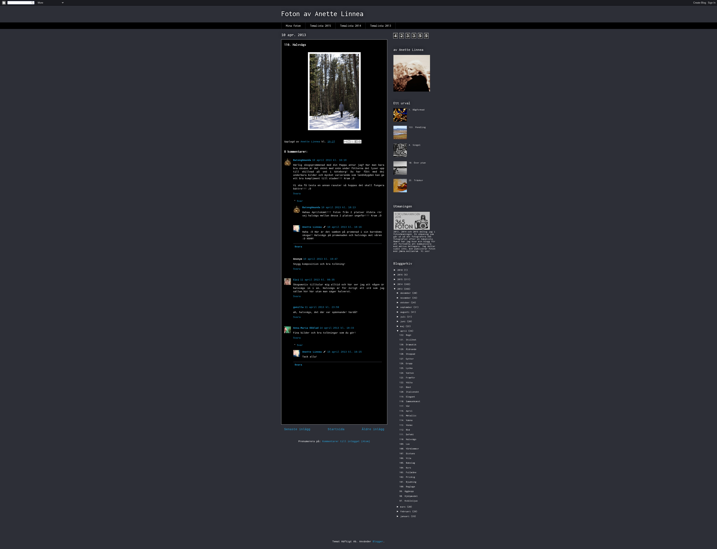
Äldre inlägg (373, 429)
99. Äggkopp (406, 491)
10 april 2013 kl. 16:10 (329, 160)
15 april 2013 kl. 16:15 (344, 352)
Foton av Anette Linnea (322, 14)
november (406, 298)
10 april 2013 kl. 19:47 (320, 259)
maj (403, 326)
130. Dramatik (407, 344)
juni (403, 321)
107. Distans (407, 453)
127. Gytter (406, 358)
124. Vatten (406, 373)
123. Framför (407, 377)
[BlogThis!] (349, 142)
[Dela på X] (352, 142)
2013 (400, 289)
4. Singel (414, 145)
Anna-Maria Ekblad (306, 328)
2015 (400, 279)
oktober (405, 302)
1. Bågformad (416, 109)
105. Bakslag (407, 463)
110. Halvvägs (407, 439)
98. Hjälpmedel (408, 496)
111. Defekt (406, 434)
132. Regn (405, 335)
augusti (405, 312)
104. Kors (405, 467)
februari (406, 511)
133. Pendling (417, 127)
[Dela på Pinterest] (359, 142)
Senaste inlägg (297, 429)
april (404, 331)
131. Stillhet (407, 339)
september (406, 307)
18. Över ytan (417, 162)
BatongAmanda (302, 160)
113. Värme (405, 425)
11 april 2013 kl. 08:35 (317, 279)
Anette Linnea (312, 227)
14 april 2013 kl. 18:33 (337, 328)
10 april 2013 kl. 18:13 (338, 207)
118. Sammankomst (409, 401)
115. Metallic (407, 415)
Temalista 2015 (320, 25)
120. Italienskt (409, 392)
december (406, 293)
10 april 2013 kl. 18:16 (344, 227)
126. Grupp (405, 363)
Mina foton (293, 25)
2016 (400, 274)
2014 (400, 284)
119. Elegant (407, 396)
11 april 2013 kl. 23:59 (322, 307)
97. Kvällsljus (408, 500)
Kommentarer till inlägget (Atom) (346, 441)
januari (405, 516)
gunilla (298, 307)
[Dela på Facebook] (356, 142)
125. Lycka (405, 368)
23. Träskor (416, 180)
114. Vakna (405, 420)
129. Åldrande (407, 349)
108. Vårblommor (409, 448)
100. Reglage (407, 486)
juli (403, 316)
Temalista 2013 (380, 25)
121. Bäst (405, 387)
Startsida (336, 429)
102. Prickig (407, 477)
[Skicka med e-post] (345, 142)
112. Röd (404, 429)
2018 (400, 270)
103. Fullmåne (407, 472)
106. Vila (405, 458)
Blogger (378, 541)
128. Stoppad (407, 354)
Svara (297, 193)
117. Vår (404, 406)
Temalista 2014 (350, 25)
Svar (300, 201)
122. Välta (405, 382)
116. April (405, 411)
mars (403, 506)
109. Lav (404, 444)
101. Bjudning (407, 482)
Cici (296, 279)
